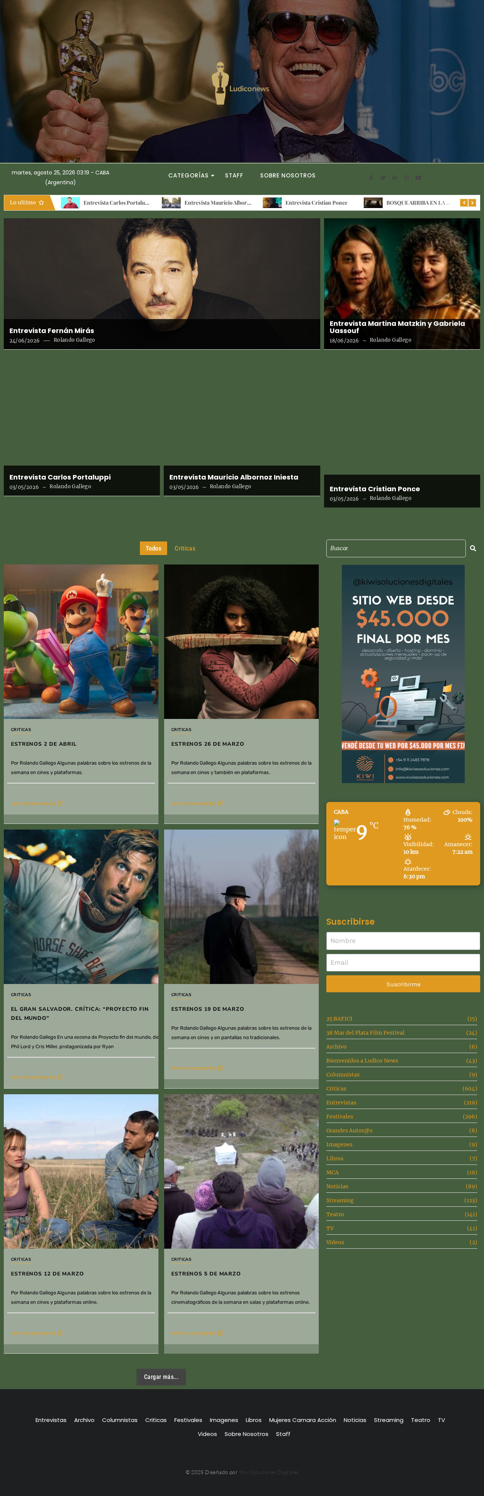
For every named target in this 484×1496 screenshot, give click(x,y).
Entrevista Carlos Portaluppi (60, 477)
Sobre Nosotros (288, 175)
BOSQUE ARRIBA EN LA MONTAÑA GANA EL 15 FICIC (359, 202)
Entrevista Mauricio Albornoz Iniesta (136, 202)
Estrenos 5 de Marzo (206, 1273)
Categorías (188, 175)
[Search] (473, 548)
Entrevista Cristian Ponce (224, 202)
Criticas (21, 730)
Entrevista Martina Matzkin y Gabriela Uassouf (397, 327)
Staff (234, 175)
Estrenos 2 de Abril (417, 202)
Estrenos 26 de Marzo (207, 744)
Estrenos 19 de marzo (207, 1009)
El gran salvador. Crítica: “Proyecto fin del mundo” (80, 1014)
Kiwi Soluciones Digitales (269, 1472)
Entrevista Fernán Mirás (51, 331)
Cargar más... (161, 1376)
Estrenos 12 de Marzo (47, 1273)
